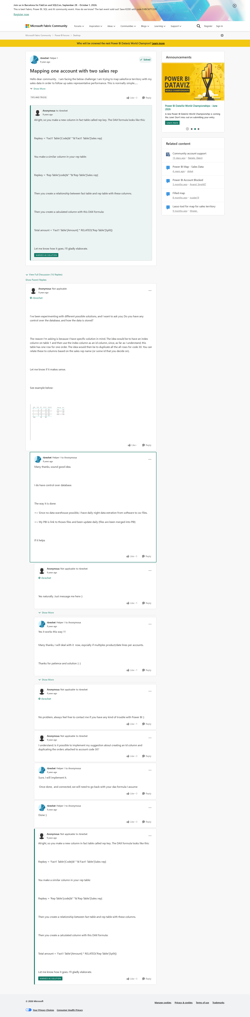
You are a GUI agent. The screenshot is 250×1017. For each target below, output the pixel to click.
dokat (190, 171)
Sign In (219, 26)
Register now (21, 14)
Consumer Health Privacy (70, 1009)
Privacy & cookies (184, 1002)
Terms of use (202, 1002)
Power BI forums (62, 35)
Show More (39, 88)
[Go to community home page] (46, 26)
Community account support (189, 153)
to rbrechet (62, 110)
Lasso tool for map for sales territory (194, 206)
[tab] (191, 129)
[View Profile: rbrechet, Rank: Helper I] (34, 59)
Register (208, 26)
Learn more (158, 43)
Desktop (76, 35)
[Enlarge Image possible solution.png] (81, 422)
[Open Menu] (222, 35)
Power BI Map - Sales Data (188, 166)
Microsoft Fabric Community (38, 35)
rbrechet (44, 58)
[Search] (199, 26)
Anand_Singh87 (198, 184)
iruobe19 (194, 197)
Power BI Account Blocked (188, 180)
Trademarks (218, 1002)
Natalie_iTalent (195, 157)
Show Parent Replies (36, 279)
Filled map (179, 193)
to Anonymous (69, 457)
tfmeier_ (194, 210)
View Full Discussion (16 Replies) (45, 274)
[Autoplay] (187, 129)
